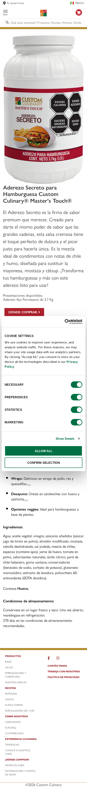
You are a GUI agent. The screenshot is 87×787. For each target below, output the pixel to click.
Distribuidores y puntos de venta (20, 772)
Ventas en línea (14, 765)
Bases (8, 661)
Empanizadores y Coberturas (15, 674)
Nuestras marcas (16, 682)
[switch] (76, 397)
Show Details (65, 438)
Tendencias (12, 744)
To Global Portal (15, 3)
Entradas (11, 693)
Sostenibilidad (14, 733)
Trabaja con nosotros (64, 671)
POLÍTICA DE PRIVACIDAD (63, 677)
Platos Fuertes (14, 705)
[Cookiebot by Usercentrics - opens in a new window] (64, 321)
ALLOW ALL (43, 450)
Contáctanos (57, 665)
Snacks (9, 699)
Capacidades (13, 722)
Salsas (9, 667)
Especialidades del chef (19, 710)
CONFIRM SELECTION (43, 462)
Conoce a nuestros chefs (17, 752)
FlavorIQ (10, 727)
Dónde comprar (23, 312)
